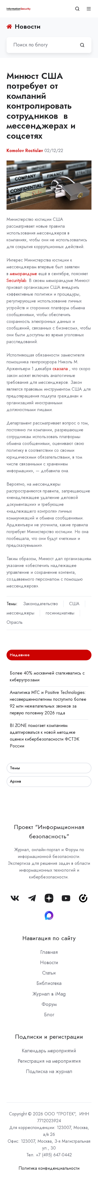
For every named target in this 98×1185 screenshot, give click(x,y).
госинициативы (59, 613)
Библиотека (49, 983)
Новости (49, 962)
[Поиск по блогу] (82, 45)
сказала (60, 369)
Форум (49, 1004)
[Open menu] (88, 8)
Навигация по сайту (49, 938)
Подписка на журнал (49, 1071)
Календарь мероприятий (49, 1050)
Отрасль (15, 622)
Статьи (49, 972)
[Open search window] (77, 8)
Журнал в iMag (49, 993)
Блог (49, 1014)
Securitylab (16, 280)
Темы (15, 768)
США (74, 604)
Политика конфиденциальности (49, 1168)
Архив (15, 781)
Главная (49, 952)
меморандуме (23, 274)
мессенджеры (20, 613)
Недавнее (20, 655)
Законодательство (40, 604)
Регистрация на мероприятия (49, 1061)
